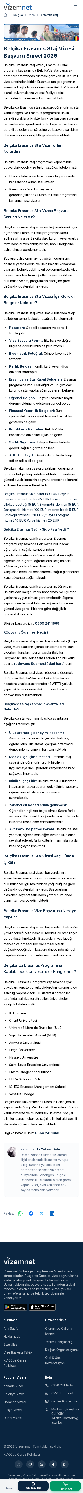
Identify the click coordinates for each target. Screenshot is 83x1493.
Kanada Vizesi (14, 1386)
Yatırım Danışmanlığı (59, 1342)
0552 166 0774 (62, 1393)
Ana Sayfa (11, 1328)
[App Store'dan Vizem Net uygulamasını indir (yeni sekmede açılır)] (42, 1307)
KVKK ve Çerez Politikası (22, 1454)
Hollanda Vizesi (15, 1402)
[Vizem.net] (20, 1260)
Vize (32, 15)
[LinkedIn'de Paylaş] (52, 1213)
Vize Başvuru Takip (18, 1352)
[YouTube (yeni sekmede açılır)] (30, 1464)
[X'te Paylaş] (42, 1213)
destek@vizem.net (65, 1401)
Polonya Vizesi (14, 1394)
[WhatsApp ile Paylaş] (20, 1213)
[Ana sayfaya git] (5, 15)
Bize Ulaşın (11, 1344)
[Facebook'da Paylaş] (31, 1213)
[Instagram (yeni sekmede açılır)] (19, 1464)
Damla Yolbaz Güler (45, 1149)
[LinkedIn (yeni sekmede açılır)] (42, 1464)
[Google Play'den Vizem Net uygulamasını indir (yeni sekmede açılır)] (15, 1307)
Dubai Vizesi (13, 1418)
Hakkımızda (12, 1336)
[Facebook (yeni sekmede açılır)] (53, 1464)
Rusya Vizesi (13, 1410)
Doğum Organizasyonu (62, 1350)
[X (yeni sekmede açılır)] (65, 1464)
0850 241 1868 (47, 623)
